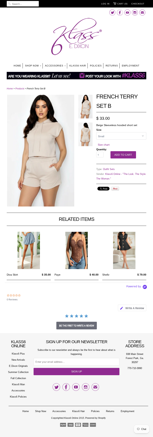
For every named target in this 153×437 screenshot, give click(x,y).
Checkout (137, 4)
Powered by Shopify (95, 418)
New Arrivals (18, 359)
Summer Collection (18, 372)
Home (17, 65)
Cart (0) (122, 4)
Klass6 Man (18, 384)
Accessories (55, 65)
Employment (130, 65)
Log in (105, 4)
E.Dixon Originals (18, 366)
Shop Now (33, 65)
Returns (112, 65)
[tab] (132, 308)
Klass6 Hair (77, 65)
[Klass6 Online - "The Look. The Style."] (76, 37)
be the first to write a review (76, 325)
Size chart (104, 144)
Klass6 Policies (18, 396)
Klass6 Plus (18, 353)
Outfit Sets (109, 169)
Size (98, 129)
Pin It (115, 188)
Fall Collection (18, 378)
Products (19, 88)
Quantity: (101, 149)
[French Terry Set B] (40, 205)
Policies (96, 65)
